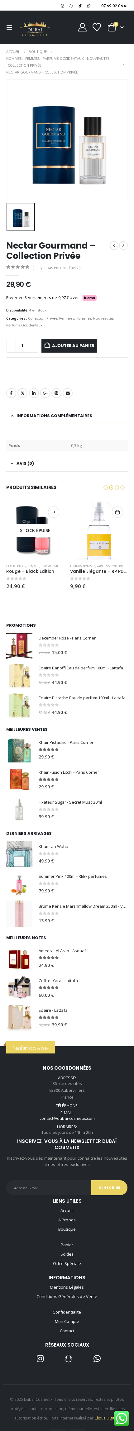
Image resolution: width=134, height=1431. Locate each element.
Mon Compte (67, 1321)
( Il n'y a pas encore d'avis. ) (56, 267)
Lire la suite (53, 512)
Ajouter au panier (73, 346)
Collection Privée (42, 318)
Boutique (67, 1229)
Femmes (66, 318)
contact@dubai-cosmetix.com (67, 1118)
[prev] (114, 245)
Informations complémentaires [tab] (54, 416)
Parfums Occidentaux (24, 325)
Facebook (11, 393)
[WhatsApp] (89, 6)
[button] (11, 27)
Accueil (67, 1210)
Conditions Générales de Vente (66, 1296)
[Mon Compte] (83, 27)
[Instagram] (63, 6)
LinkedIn (34, 393)
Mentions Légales (67, 1287)
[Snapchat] (71, 6)
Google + (45, 393)
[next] (123, 245)
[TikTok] (80, 6)
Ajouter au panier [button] (117, 512)
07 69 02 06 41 (114, 5)
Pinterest (56, 393)
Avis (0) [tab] (25, 463)
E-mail (68, 393)
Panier (67, 1245)
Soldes (67, 1254)
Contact (67, 1331)
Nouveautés (103, 318)
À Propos (67, 1220)
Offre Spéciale (67, 1263)
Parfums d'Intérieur (112, 566)
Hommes (83, 318)
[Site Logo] (35, 27)
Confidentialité (67, 1312)
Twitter (22, 393)
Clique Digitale (107, 1417)
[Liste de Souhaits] (97, 27)
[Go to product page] (99, 530)
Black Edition (16, 566)
